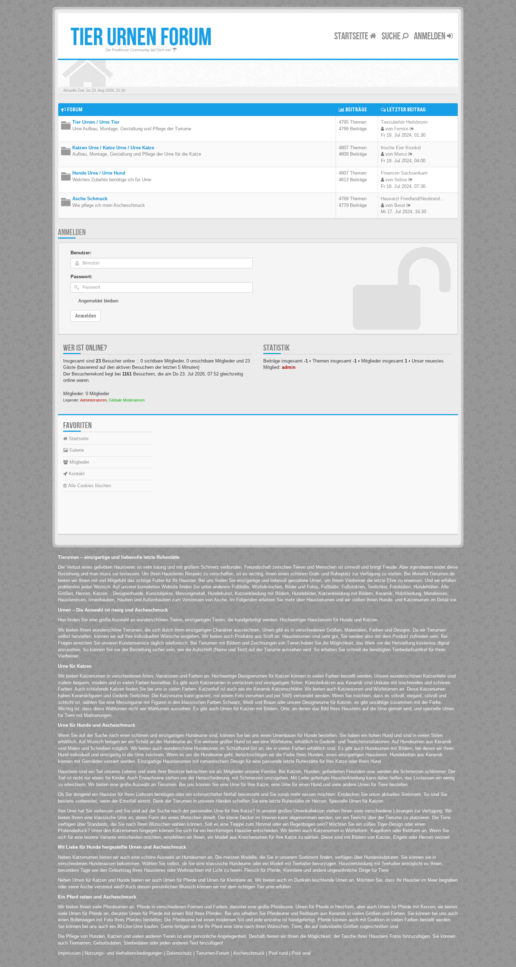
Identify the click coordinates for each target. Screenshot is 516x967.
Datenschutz (179, 953)
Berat (399, 205)
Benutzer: (81, 252)
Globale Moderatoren (127, 400)
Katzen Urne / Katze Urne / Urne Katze (113, 147)
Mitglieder (78, 462)
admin (289, 367)
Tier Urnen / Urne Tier (95, 122)
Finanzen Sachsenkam (404, 173)
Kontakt (76, 473)
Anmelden (430, 36)
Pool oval (301, 953)
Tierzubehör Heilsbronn (404, 122)
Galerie (76, 450)
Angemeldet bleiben (98, 300)
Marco (400, 154)
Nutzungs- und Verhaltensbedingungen (124, 953)
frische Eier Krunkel (401, 147)
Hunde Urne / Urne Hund (98, 173)
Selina (400, 179)
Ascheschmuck (249, 953)
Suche (392, 36)
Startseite (352, 36)
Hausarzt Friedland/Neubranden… (415, 198)
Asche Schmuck (89, 198)
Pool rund (278, 953)
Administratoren (93, 400)
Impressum (69, 953)
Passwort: (81, 276)
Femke (401, 128)
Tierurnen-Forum (212, 953)
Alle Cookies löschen (89, 485)
